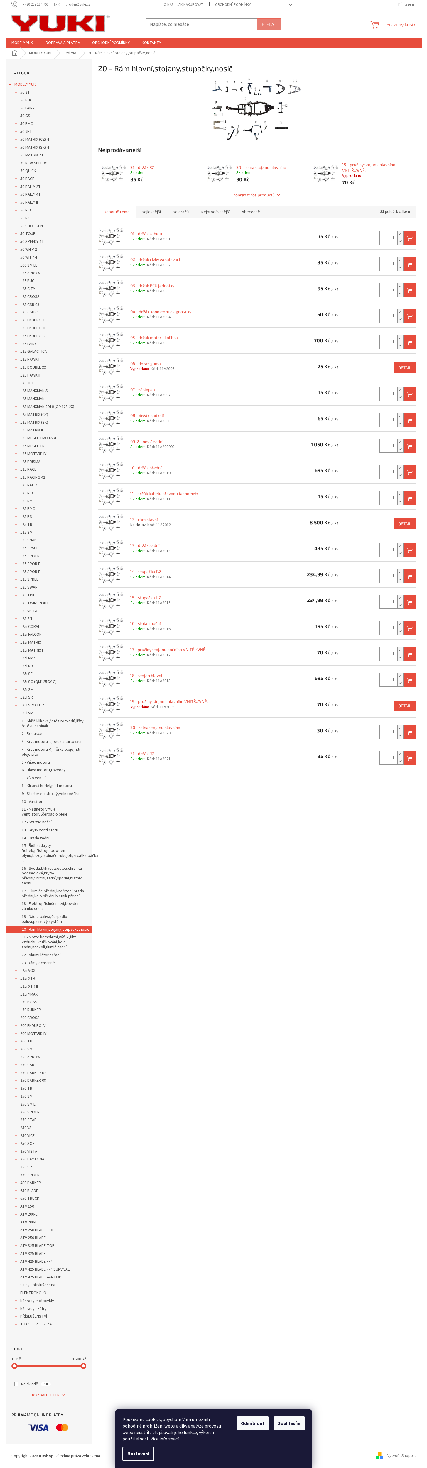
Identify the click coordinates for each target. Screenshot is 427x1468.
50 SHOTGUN (31, 226)
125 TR (26, 525)
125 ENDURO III (32, 328)
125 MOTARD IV (33, 454)
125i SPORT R (32, 705)
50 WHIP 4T (30, 257)
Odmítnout (252, 1423)
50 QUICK (28, 171)
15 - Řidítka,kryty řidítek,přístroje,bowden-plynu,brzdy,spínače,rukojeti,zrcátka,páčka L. (57, 853)
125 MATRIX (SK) (34, 423)
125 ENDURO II (32, 320)
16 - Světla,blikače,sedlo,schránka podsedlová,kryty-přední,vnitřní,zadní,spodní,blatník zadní (52, 876)
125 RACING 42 (32, 477)
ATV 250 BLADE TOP (37, 1230)
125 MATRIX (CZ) (34, 415)
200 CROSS (30, 1018)
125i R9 (26, 666)
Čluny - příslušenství (37, 1285)
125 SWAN (29, 587)
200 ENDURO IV (32, 1026)
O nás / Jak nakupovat (183, 4)
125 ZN (26, 619)
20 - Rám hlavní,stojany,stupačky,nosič (55, 930)
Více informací (165, 1439)
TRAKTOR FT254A (36, 1324)
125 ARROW (30, 273)
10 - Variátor (32, 802)
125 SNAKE (29, 540)
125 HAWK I (29, 359)
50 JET (26, 132)
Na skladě (34, 1384)
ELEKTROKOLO (33, 1293)
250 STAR (28, 1120)
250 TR (26, 1088)
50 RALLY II (29, 202)
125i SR (26, 697)
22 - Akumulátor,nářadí (41, 955)
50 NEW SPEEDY (33, 163)
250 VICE (27, 1136)
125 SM (26, 532)
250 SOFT (28, 1144)
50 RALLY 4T (30, 194)
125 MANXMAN (32, 399)
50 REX (26, 210)
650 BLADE (29, 1191)
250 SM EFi (29, 1104)
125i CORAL (30, 627)
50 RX (25, 218)
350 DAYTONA (32, 1159)
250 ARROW (30, 1057)
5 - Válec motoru (36, 762)
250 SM (26, 1096)
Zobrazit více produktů (254, 194)
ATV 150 (27, 1206)
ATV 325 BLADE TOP (37, 1246)
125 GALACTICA (33, 352)
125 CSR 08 (29, 305)
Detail (404, 367)
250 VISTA (28, 1152)
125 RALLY (28, 485)
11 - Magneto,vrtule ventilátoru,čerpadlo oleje (44, 811)
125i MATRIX (30, 642)
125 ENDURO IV (32, 336)
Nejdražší (181, 212)
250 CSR (27, 1065)
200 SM (26, 1049)
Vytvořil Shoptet (401, 1456)
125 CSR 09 (29, 312)
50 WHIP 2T (30, 249)
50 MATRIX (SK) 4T (36, 147)
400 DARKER (30, 1183)
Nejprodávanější (215, 212)
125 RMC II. (29, 509)
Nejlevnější (151, 212)
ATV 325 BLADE (33, 1254)
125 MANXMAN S (34, 391)
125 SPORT (30, 564)
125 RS (26, 517)
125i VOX (27, 971)
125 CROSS (30, 297)
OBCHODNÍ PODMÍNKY (233, 4)
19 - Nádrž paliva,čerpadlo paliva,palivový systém (44, 919)
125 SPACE (29, 548)
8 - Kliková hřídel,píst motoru (47, 786)
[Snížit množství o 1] (400, 241)
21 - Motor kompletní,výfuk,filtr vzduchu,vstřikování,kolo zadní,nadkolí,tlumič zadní (49, 942)
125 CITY (27, 289)
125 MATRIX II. (32, 430)
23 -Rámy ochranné (38, 963)
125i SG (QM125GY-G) (38, 682)
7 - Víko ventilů (34, 778)
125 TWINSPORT (34, 603)
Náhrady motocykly (37, 1301)
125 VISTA (28, 611)
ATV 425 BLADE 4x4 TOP (40, 1277)
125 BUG (27, 281)
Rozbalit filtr (46, 1395)
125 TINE (27, 595)
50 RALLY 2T (30, 187)
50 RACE (27, 179)
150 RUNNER (30, 1010)
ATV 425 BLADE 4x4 (36, 1261)
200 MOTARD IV (33, 1034)
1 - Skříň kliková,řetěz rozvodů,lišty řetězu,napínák (53, 723)
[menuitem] (23, 43)
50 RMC (26, 124)
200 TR (26, 1041)
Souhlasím (289, 1423)
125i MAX (28, 658)
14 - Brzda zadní (35, 838)
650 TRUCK (29, 1198)
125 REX (27, 493)
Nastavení (138, 1454)
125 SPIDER (30, 556)
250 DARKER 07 (33, 1073)
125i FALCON (31, 635)
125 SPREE (29, 579)
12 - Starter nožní (37, 822)
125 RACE (28, 469)
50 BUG (26, 100)
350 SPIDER (30, 1175)
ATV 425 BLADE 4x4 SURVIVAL (45, 1269)
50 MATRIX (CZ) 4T (36, 140)
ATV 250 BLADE (33, 1238)
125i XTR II (29, 986)
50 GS (25, 116)
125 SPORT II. (31, 572)
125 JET (27, 383)
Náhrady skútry (33, 1309)
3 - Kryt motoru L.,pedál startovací (51, 742)
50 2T (25, 92)
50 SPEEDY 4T (32, 242)
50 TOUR (28, 234)
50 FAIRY (27, 108)
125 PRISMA (30, 462)
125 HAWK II (30, 375)
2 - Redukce (32, 734)
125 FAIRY (28, 344)
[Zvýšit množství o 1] (400, 234)
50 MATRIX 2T (32, 155)
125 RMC (27, 501)
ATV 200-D (29, 1222)
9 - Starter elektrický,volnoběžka (51, 794)
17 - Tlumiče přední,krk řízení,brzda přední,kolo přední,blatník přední (53, 893)
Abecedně (251, 212)
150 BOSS (28, 1002)
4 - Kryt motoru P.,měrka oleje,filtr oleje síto (51, 752)
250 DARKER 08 (33, 1081)
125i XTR (27, 979)
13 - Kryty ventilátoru (40, 830)
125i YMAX (29, 994)
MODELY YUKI (25, 84)
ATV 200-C (29, 1214)
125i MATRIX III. (32, 650)
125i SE (26, 674)
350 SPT (27, 1167)
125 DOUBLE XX (33, 367)
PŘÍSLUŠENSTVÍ (33, 1316)
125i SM (26, 690)
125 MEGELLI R (32, 446)
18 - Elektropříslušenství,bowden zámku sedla (51, 906)
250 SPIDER (30, 1112)
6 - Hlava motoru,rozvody (44, 770)
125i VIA (26, 713)
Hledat (269, 24)
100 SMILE (28, 265)
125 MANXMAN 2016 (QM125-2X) (47, 407)
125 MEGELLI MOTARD (39, 438)
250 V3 (25, 1128)
